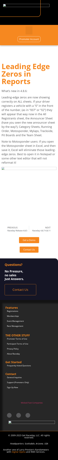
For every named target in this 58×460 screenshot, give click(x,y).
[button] (29, 30)
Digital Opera (19, 451)
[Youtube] (28, 415)
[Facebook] (9, 415)
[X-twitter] (18, 415)
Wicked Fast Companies (32, 402)
